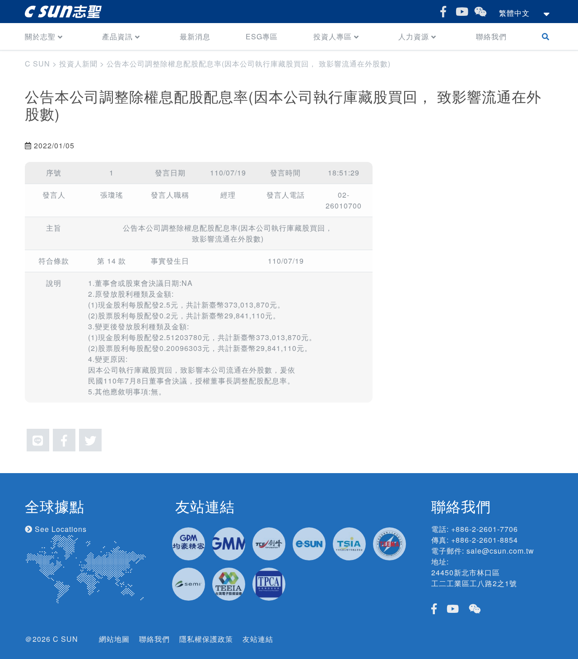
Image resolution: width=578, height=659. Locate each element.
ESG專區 (262, 36)
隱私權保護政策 (206, 639)
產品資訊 (117, 36)
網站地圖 (114, 639)
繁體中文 (514, 13)
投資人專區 (332, 36)
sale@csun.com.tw (500, 550)
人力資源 (413, 36)
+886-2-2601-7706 (484, 529)
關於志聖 (40, 36)
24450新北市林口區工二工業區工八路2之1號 (474, 577)
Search (547, 36)
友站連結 (257, 639)
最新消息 (195, 36)
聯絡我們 (491, 36)
